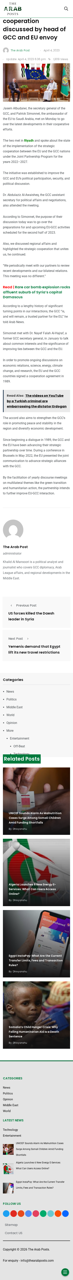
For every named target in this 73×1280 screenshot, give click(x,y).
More (9, 730)
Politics (11, 699)
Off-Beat (19, 746)
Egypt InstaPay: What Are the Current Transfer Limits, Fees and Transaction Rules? (36, 960)
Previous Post (26, 605)
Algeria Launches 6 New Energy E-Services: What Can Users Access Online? (32, 889)
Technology (21, 754)
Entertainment (19, 738)
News (10, 691)
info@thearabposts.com (37, 1260)
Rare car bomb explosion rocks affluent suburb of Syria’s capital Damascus (36, 292)
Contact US (13, 1233)
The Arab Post (15, 546)
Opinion (11, 723)
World (10, 715)
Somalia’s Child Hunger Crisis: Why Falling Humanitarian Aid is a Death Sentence (34, 1031)
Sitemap (11, 1225)
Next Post (15, 638)
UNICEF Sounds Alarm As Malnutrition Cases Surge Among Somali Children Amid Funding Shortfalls (35, 817)
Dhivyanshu (20, 829)
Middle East (14, 707)
